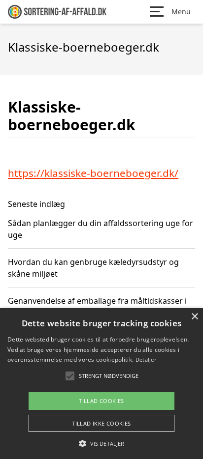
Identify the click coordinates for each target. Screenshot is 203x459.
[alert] (101, 383)
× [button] (194, 316)
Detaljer (145, 359)
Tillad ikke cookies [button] (101, 423)
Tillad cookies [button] (101, 400)
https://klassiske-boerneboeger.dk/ (93, 173)
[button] (101, 443)
